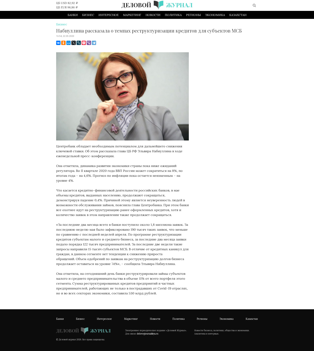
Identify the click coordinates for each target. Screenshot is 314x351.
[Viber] (89, 43)
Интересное (108, 15)
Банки (73, 15)
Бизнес (88, 15)
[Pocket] (84, 43)
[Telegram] (94, 43)
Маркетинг (132, 15)
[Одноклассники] (63, 43)
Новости (153, 15)
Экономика (215, 15)
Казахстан (237, 15)
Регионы (193, 15)
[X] (73, 43)
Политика (173, 15)
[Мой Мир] (68, 43)
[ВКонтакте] (58, 43)
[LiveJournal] (79, 43)
